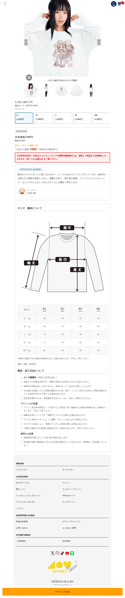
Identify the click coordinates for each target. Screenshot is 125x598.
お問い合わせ (22, 528)
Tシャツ (66, 483)
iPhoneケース (68, 496)
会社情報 (66, 541)
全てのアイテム (23, 483)
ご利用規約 (21, 541)
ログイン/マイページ (71, 521)
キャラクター (68, 470)
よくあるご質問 (69, 528)
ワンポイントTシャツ (71, 489)
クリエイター (22, 470)
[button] (99, 42)
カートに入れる (62, 591)
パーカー (20, 508)
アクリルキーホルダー (26, 502)
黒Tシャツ (20, 489)
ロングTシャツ (68, 502)
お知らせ (39, 159)
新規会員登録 (22, 521)
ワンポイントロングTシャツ (28, 496)
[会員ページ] (114, 4)
